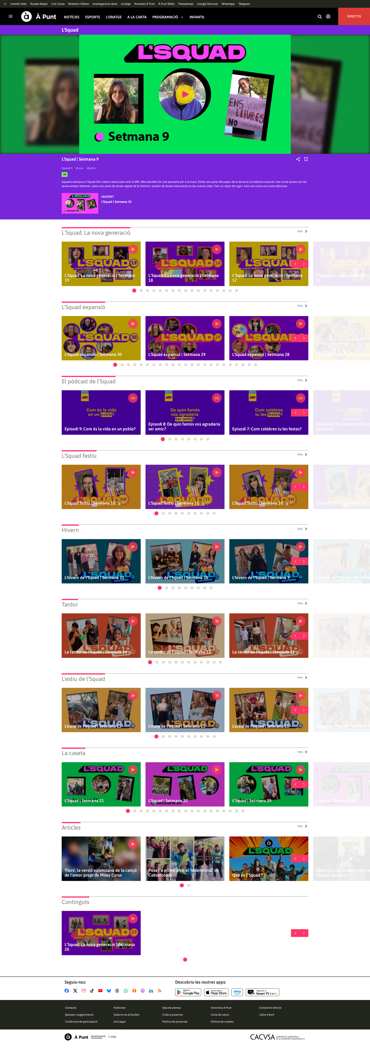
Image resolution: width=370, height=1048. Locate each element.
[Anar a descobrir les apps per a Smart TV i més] (262, 992)
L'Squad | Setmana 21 (84, 800)
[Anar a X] (76, 990)
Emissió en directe (270, 1007)
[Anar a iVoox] (135, 990)
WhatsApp (228, 3)
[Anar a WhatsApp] (127, 990)
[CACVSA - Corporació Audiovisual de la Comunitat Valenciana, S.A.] (277, 1036)
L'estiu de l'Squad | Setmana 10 (260, 726)
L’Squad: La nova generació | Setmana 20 (100, 947)
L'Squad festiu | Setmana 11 (173, 503)
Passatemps (185, 3)
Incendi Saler (18, 3)
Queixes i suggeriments (79, 1014)
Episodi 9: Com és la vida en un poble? (100, 429)
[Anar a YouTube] (101, 990)
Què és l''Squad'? (247, 875)
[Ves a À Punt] (38, 16)
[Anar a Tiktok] (92, 990)
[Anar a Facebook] (67, 990)
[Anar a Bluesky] (110, 990)
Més (300, 231)
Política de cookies (222, 1021)
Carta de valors (220, 1014)
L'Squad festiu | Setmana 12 (90, 503)
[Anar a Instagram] (84, 990)
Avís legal (119, 1021)
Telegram (244, 3)
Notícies (71, 17)
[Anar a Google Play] (188, 992)
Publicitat (119, 1007)
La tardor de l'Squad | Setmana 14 (96, 652)
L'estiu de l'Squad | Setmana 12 (93, 726)
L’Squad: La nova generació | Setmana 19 (100, 278)
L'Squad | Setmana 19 (252, 800)
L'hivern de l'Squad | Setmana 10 (178, 577)
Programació (165, 17)
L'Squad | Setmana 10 (116, 202)
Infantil (197, 17)
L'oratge (126, 3)
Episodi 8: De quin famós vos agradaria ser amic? (184, 426)
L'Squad (70, 30)
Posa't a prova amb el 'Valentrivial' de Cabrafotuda (183, 873)
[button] (134, 290)
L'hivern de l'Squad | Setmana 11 (94, 577)
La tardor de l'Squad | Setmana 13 (179, 652)
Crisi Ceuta (58, 3)
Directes (354, 16)
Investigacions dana (104, 3)
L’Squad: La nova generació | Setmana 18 (183, 278)
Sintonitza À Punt (221, 1007)
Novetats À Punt (144, 3)
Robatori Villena (78, 3)
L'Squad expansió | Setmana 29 (177, 354)
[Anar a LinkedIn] (152, 990)
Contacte (70, 1007)
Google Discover (207, 3)
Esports (92, 17)
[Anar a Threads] (118, 990)
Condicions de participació (81, 1021)
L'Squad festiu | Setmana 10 (257, 503)
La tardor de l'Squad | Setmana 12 (263, 652)
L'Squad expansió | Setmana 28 (260, 354)
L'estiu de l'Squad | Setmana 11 (176, 726)
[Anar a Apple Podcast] (143, 990)
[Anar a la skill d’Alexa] (237, 992)
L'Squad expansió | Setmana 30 (93, 354)
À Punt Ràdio (166, 3)
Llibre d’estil (266, 1014)
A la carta (137, 17)
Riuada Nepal (38, 3)
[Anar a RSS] (160, 990)
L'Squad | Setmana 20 (168, 800)
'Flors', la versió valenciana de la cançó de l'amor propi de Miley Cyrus (101, 873)
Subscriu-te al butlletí (127, 1014)
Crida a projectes (172, 1014)
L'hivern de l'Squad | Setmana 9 (261, 577)
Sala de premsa (171, 1007)
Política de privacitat (175, 1021)
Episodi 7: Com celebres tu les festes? (267, 429)
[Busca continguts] (319, 16)
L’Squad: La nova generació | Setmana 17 (267, 278)
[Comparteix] (298, 159)
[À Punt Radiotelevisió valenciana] (85, 1036)
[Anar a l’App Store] (216, 992)
